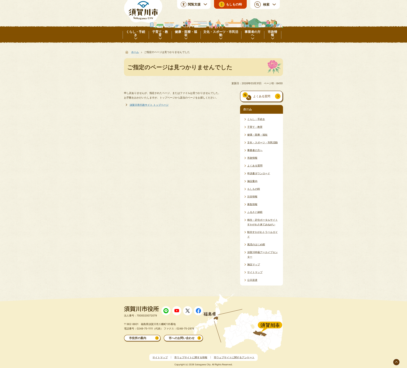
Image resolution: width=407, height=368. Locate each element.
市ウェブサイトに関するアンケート (234, 357)
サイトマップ (160, 357)
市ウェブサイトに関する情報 (190, 357)
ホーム (135, 52)
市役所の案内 (137, 338)
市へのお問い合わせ (182, 338)
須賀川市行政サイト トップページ (149, 104)
